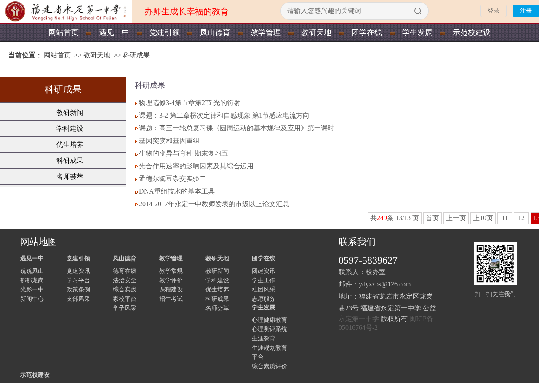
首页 (432, 217)
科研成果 (136, 55)
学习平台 (78, 280)
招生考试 (171, 299)
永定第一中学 (359, 318)
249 (382, 217)
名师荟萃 (69, 176)
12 (521, 217)
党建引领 (164, 32)
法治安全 (124, 280)
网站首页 (63, 32)
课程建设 (171, 289)
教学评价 (171, 280)
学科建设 (69, 128)
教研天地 (316, 32)
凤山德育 (215, 32)
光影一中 (32, 289)
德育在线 (124, 271)
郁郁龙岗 (32, 280)
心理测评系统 (269, 329)
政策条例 (78, 289)
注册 (526, 11)
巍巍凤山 (32, 271)
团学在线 (367, 32)
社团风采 (263, 289)
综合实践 (124, 289)
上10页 (483, 217)
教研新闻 (69, 112)
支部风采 (78, 299)
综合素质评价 (269, 366)
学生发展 (417, 32)
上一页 (456, 217)
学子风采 (124, 308)
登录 (493, 11)
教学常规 (171, 271)
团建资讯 (263, 271)
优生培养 (69, 144)
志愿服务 (263, 299)
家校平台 (124, 299)
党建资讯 (78, 271)
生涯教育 (263, 338)
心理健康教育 (269, 320)
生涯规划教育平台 (269, 352)
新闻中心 (32, 299)
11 (505, 217)
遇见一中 (114, 32)
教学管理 (266, 32)
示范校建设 (472, 32)
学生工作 (263, 280)
